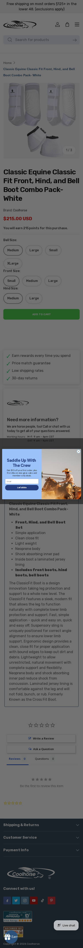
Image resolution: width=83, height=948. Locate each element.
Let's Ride (21, 487)
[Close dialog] (78, 451)
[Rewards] (11, 937)
